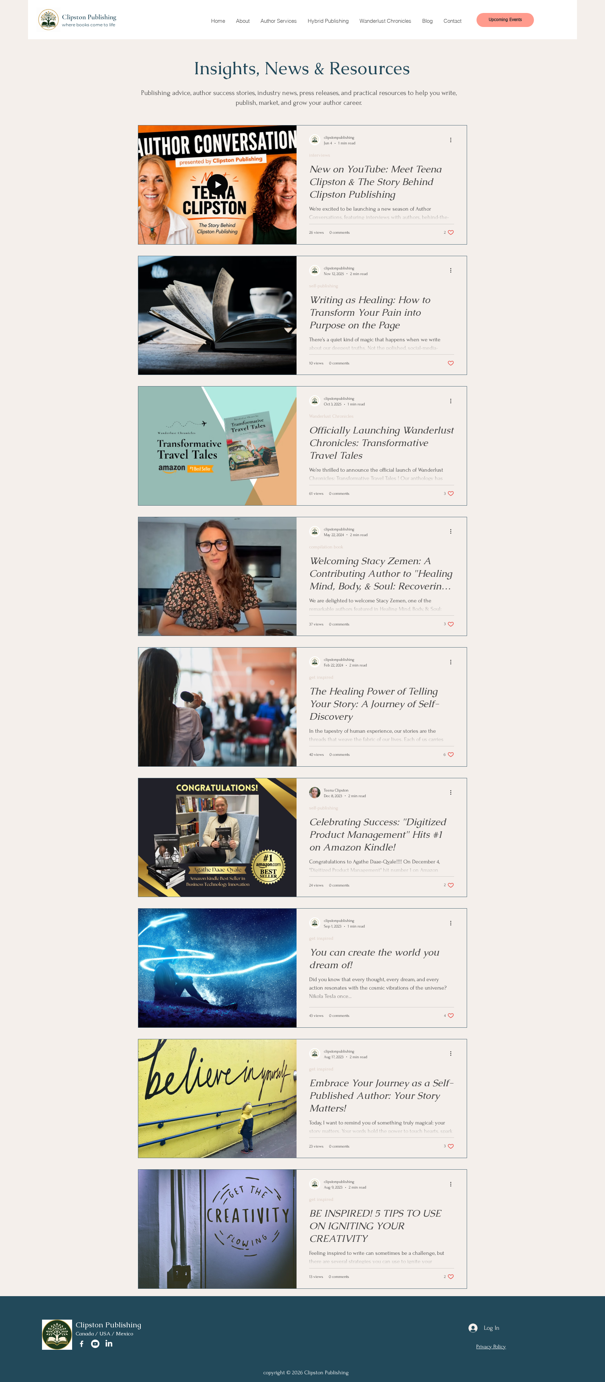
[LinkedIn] (109, 1344)
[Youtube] (95, 1344)
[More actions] (453, 140)
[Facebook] (81, 1344)
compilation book (326, 546)
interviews (319, 155)
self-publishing (323, 285)
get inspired (321, 677)
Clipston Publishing (89, 17)
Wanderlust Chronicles (331, 416)
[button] (242, 21)
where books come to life (88, 24)
